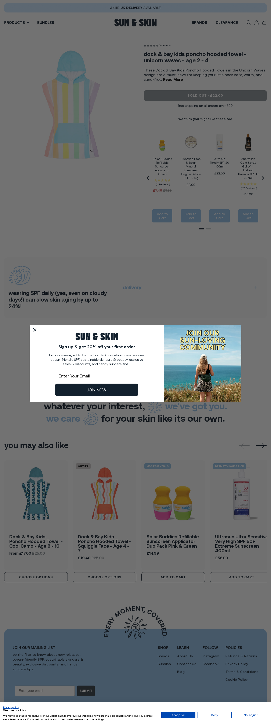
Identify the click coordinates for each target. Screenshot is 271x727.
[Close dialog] (34, 329)
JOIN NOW (96, 389)
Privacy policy (11, 707)
